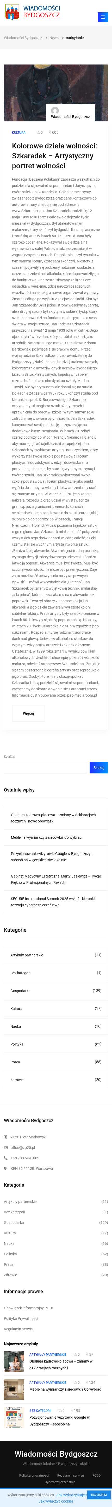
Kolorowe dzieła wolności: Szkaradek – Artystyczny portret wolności (54, 156)
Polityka (56, 1044)
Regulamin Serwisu (19, 1329)
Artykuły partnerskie (56, 955)
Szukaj (9, 757)
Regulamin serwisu (70, 1475)
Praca (56, 1062)
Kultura (56, 1008)
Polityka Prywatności (21, 1318)
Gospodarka (56, 990)
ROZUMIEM (99, 1495)
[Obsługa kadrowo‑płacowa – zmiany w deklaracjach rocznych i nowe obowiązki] (14, 1361)
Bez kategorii (56, 973)
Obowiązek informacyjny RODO (29, 1308)
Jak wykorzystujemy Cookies (80, 1495)
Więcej (28, 713)
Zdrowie (56, 1080)
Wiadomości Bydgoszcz (70, 117)
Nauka (56, 1026)
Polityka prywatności (34, 1475)
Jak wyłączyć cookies (56, 1501)
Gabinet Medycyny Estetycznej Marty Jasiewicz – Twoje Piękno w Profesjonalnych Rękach (56, 879)
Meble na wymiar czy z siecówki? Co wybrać (46, 837)
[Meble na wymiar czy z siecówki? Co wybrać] (14, 1389)
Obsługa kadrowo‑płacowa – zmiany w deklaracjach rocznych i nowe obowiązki (53, 818)
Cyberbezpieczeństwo (60, 1482)
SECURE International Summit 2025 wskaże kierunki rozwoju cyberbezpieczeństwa (53, 902)
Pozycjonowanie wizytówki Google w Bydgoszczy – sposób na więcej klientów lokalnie (52, 857)
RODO (96, 1475)
